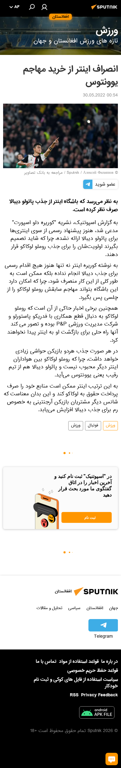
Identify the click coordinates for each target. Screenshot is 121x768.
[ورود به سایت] (44, 7)
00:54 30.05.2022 (100, 96)
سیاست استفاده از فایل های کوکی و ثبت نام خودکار (76, 682)
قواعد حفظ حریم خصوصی (92, 670)
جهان (113, 608)
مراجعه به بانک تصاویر (43, 173)
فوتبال (93, 425)
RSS (74, 695)
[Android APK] (97, 713)
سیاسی (74, 608)
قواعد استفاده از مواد (79, 661)
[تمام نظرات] (111, 759)
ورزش (110, 425)
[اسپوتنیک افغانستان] (105, 10)
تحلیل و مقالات (49, 608)
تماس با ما (46, 662)
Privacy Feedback (99, 695)
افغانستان (95, 608)
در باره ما (109, 661)
